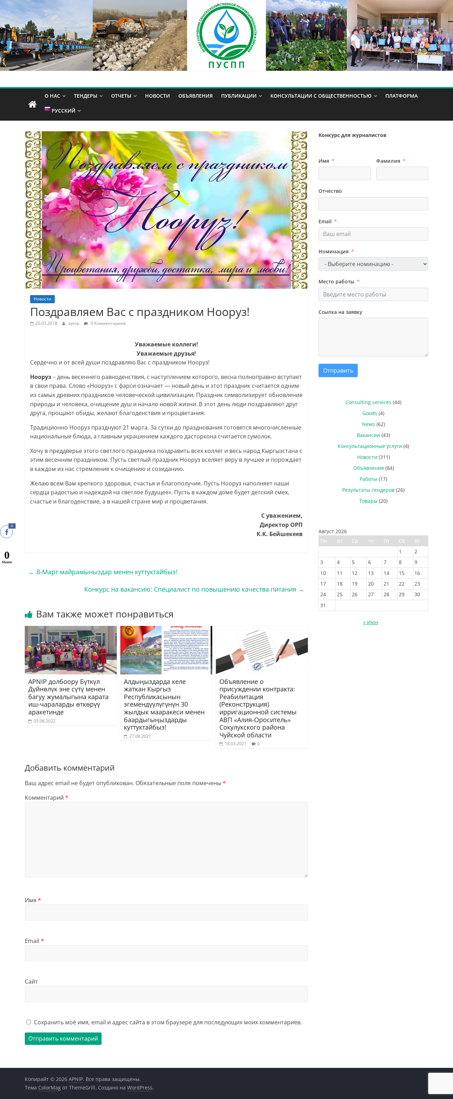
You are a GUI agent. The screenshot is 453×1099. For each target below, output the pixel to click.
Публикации (239, 95)
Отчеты (121, 95)
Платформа (401, 95)
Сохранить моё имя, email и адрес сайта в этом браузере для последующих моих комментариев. (168, 1022)
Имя (33, 900)
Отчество (330, 191)
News (368, 424)
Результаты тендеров (368, 490)
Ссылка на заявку (340, 312)
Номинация (334, 251)
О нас (52, 95)
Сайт (31, 981)
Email (34, 941)
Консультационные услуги (370, 446)
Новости (157, 95)
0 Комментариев (108, 323)
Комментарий (46, 797)
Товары (368, 500)
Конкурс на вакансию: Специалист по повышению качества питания (194, 589)
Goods (369, 413)
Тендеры (85, 95)
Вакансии (368, 435)
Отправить (338, 370)
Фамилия (388, 160)
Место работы (336, 281)
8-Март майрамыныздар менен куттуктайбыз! (102, 572)
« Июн (370, 622)
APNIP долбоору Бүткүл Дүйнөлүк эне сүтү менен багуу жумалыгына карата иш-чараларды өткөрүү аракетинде (68, 696)
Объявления (195, 95)
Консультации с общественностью (321, 95)
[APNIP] (226, 4)
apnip (74, 323)
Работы (368, 479)
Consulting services (368, 402)
